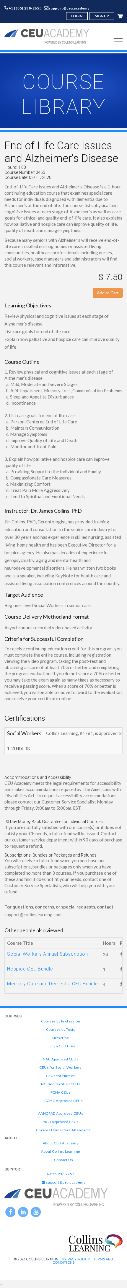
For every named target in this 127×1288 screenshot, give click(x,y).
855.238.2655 (61, 1174)
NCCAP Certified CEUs (60, 1084)
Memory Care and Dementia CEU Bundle (52, 984)
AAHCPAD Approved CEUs (60, 1113)
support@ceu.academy (69, 8)
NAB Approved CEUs (60, 1059)
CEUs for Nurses (60, 1075)
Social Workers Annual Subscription (47, 954)
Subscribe (60, 1038)
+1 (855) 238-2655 (25, 8)
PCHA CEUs (61, 1092)
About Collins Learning (60, 1151)
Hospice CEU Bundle (30, 969)
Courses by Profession (60, 1021)
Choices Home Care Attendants (63, 1130)
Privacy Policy (76, 1259)
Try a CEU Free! (63, 1046)
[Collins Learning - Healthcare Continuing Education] (96, 1242)
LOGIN (76, 16)
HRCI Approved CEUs (61, 1121)
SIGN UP (102, 16)
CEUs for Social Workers (60, 1067)
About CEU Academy (60, 1143)
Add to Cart (108, 292)
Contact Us (63, 1159)
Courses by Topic (60, 1029)
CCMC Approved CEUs (63, 1100)
